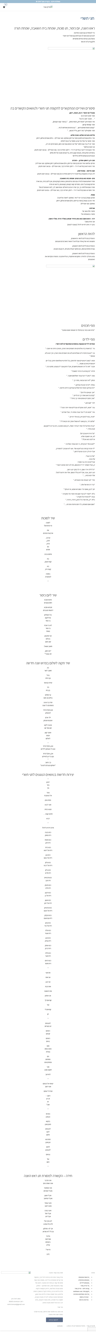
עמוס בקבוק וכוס (59, 181)
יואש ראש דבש (86, 116)
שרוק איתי (85, 153)
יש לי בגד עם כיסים (84, 144)
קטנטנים (63, 184)
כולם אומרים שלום (47, 138)
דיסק (38, 138)
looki (64, 1326)
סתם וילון (88, 130)
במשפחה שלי (85, 214)
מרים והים (69, 181)
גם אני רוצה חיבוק (40, 150)
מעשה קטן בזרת (75, 153)
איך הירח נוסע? (90, 221)
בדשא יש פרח (54, 184)
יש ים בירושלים (68, 187)
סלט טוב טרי (86, 211)
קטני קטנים (57, 121)
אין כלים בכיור (47, 181)
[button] (4, 7)
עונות (88, 197)
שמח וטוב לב (57, 187)
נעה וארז (39, 181)
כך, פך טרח (77, 187)
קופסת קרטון (87, 124)
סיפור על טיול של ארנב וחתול (81, 141)
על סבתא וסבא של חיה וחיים (59, 153)
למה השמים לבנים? (45, 187)
